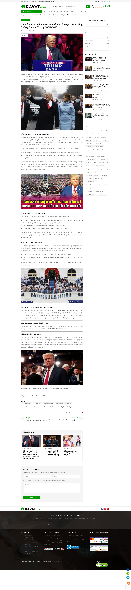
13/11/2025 (95, 109)
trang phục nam (90, 194)
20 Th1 (24, 36)
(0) (31, 31)
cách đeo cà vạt (90, 156)
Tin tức (27, 20)
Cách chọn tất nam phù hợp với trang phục (71, 453)
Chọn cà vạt (104, 130)
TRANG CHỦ (47, 12)
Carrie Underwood (26, 403)
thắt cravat (103, 184)
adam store (89, 130)
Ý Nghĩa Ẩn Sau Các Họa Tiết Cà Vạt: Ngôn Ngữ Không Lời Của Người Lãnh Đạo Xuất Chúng (100, 59)
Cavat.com (25, 31)
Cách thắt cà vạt (89, 40)
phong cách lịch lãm (91, 169)
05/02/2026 (95, 90)
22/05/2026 (95, 70)
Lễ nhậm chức (59, 403)
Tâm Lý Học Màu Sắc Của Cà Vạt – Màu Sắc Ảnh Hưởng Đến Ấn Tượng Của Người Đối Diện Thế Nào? (31, 454)
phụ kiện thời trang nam (92, 184)
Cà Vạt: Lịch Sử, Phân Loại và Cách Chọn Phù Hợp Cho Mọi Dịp (51, 453)
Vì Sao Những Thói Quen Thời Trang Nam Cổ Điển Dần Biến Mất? (101, 67)
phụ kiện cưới (89, 178)
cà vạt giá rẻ (97, 140)
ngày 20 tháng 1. (26, 407)
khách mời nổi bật (48, 403)
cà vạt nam (88, 143)
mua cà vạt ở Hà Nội (103, 159)
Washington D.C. (71, 407)
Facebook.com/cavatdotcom (31, 551)
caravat (96, 130)
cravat (87, 134)
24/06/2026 (95, 62)
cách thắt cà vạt (101, 153)
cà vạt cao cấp (101, 134)
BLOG (86, 12)
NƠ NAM (62, 12)
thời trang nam (89, 191)
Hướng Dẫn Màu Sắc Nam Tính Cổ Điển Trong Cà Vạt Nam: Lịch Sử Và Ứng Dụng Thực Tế (101, 105)
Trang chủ (23, 15)
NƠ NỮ (68, 12)
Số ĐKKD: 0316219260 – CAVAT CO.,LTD (75, 536)
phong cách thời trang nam (92, 175)
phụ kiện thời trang (90, 181)
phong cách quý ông (91, 172)
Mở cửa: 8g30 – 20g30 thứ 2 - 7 (31, 542)
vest (98, 194)
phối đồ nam (105, 175)
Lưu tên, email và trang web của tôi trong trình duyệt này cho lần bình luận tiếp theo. (45, 480)
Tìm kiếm (88, 6)
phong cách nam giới (104, 169)
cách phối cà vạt (90, 150)
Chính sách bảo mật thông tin (52, 538)
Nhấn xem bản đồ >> (29, 540)
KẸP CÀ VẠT (74, 12)
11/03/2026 (95, 80)
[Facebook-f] (102, 509)
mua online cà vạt (103, 162)
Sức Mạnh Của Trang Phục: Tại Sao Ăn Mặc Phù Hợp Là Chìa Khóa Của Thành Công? (101, 86)
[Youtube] (105, 509)
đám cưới (104, 194)
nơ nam (102, 165)
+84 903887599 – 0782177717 (31, 546)
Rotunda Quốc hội (48, 407)
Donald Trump (37, 403)
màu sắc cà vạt (89, 165)
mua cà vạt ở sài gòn (91, 162)
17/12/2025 (95, 99)
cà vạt (93, 134)
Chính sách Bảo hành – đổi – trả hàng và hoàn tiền (53, 543)
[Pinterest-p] (108, 509)
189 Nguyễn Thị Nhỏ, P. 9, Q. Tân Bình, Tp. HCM (31, 536)
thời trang (96, 188)
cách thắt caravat (90, 153)
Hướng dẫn (28, 448)
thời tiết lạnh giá (60, 407)
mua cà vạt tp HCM (90, 159)
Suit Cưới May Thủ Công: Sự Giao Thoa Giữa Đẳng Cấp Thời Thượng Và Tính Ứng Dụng (100, 96)
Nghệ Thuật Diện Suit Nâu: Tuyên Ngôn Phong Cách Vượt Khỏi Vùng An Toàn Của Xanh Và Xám (100, 76)
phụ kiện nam (98, 178)
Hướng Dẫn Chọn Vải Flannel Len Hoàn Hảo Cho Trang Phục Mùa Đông (100, 115)
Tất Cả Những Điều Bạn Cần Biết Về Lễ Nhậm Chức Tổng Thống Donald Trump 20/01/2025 (52, 26)
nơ (96, 165)
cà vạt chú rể (89, 137)
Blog (29, 15)
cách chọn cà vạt (98, 146)
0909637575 (98, 7)
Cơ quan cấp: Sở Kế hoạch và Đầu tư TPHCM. (76, 540)
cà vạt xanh (89, 146)
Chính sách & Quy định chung (52, 535)
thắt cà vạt (88, 188)
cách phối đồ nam (101, 150)
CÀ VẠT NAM (54, 12)
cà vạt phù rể (97, 143)
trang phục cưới (100, 191)
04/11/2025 (95, 119)
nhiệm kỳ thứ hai (37, 407)
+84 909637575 (28, 544)
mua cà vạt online (101, 156)
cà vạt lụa (105, 140)
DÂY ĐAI (81, 12)
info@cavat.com (28, 549)
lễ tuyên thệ (68, 403)
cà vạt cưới (88, 140)
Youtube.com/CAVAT (29, 553)
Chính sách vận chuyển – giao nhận (53, 540)
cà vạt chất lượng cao (100, 137)
